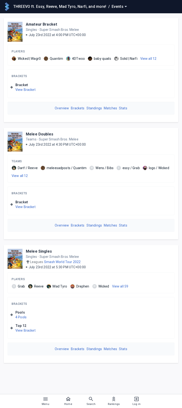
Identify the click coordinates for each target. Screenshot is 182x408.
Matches (110, 108)
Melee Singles (39, 251)
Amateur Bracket (41, 24)
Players (18, 51)
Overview (62, 108)
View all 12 (148, 58)
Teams (17, 161)
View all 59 (120, 286)
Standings (94, 108)
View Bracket (25, 90)
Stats (123, 108)
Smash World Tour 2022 (62, 262)
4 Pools (21, 317)
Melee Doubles (39, 134)
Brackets (19, 76)
